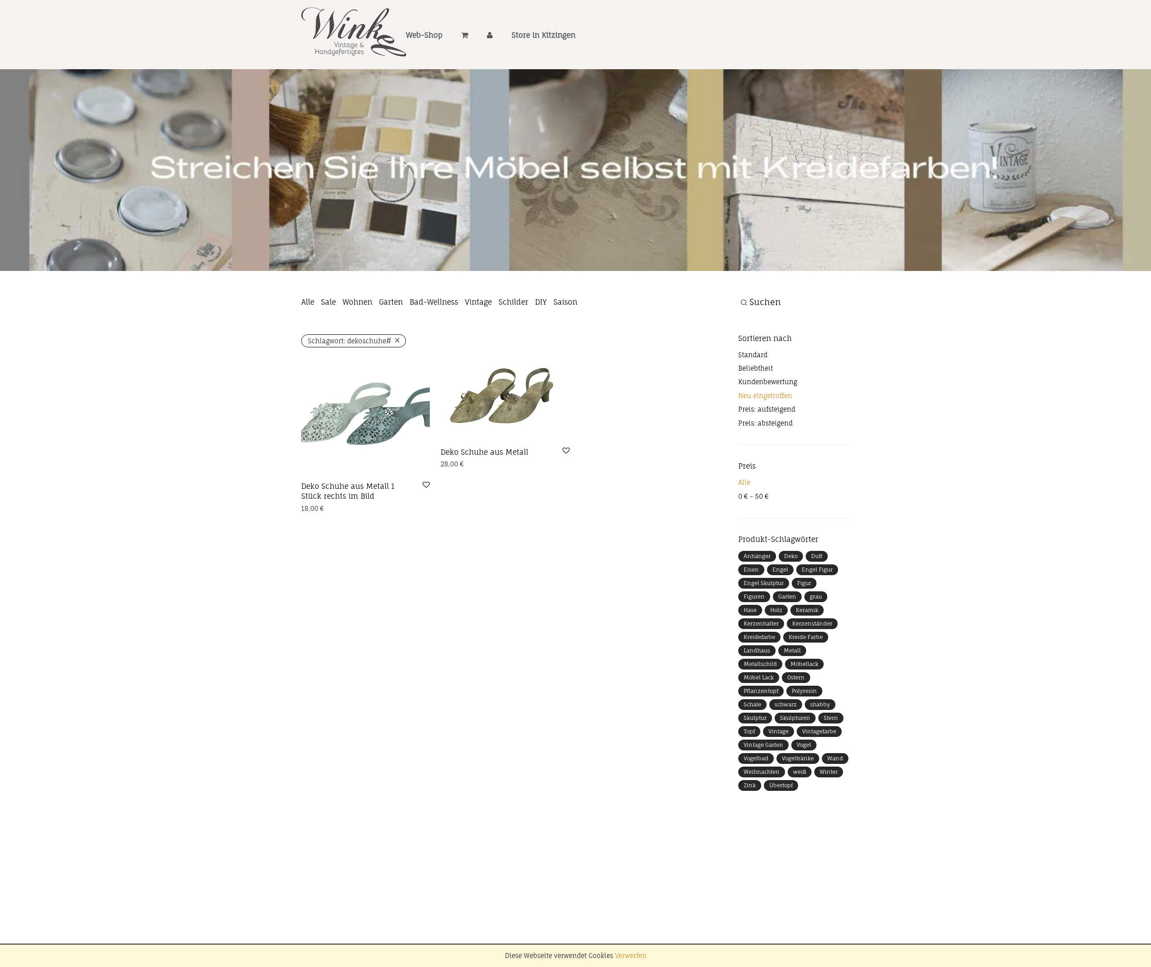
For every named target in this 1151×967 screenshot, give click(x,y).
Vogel (804, 744)
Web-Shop (424, 35)
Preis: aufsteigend (766, 409)
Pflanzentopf (761, 691)
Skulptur (755, 717)
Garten (391, 301)
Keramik (807, 610)
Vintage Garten (763, 744)
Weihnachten (762, 771)
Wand (835, 758)
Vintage (478, 301)
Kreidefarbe (759, 637)
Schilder (513, 301)
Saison (565, 301)
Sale (328, 301)
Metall (792, 650)
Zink (750, 785)
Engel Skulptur (764, 583)
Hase (750, 610)
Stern (831, 717)
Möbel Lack (759, 677)
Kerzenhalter (761, 623)
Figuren (754, 596)
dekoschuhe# (349, 341)
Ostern (796, 677)
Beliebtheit (755, 368)
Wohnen (357, 301)
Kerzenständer (812, 623)
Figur (804, 583)
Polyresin (804, 691)
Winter (829, 771)
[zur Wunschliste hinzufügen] (426, 485)
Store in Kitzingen (544, 35)
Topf (749, 731)
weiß (799, 771)
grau (816, 596)
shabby (820, 704)
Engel (780, 569)
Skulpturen (795, 717)
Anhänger (757, 556)
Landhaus (757, 650)
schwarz (786, 704)
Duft (816, 556)
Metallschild (760, 664)
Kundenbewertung (767, 382)
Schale (752, 704)
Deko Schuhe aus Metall (484, 452)
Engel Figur (817, 569)
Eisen (751, 569)
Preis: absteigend (765, 423)
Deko (791, 556)
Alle (307, 301)
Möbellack (804, 664)
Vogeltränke (798, 758)
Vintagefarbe (819, 731)
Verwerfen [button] (631, 955)
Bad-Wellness (434, 301)
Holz (776, 610)
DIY (541, 301)
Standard (752, 355)
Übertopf (781, 785)
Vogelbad (756, 758)
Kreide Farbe (806, 637)
